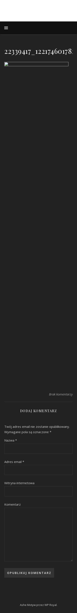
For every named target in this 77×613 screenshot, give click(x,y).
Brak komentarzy (61, 394)
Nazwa (10, 440)
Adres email (14, 462)
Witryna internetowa (19, 483)
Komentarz (12, 504)
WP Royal (50, 605)
